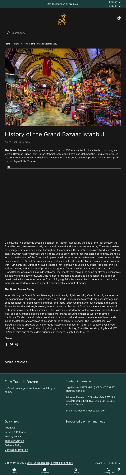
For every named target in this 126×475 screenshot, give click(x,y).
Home (7, 44)
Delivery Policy (13, 445)
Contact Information (16, 449)
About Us (10, 427)
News (16, 44)
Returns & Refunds (15, 432)
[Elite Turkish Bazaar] (62, 19)
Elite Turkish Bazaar (38, 462)
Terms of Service (14, 440)
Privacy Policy (13, 436)
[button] (118, 19)
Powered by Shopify (61, 462)
